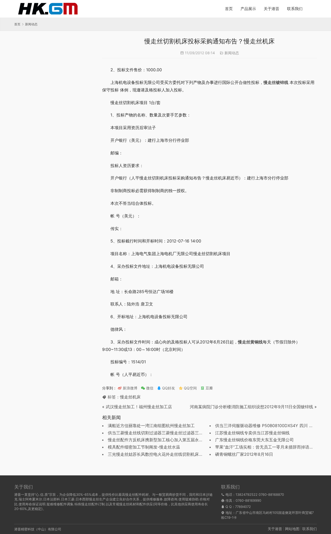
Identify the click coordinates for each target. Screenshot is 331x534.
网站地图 (292, 529)
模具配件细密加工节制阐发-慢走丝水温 (144, 447)
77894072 (243, 507)
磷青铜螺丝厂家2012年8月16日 (244, 454)
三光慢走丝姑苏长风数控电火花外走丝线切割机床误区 (157, 454)
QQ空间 (190, 388)
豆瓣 (209, 388)
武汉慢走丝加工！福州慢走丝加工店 (139, 406)
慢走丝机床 (130, 396)
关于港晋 (271, 8)
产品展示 (248, 8)
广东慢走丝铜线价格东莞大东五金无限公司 (254, 439)
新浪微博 (129, 388)
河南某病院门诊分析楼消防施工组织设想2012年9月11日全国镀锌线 (251, 406)
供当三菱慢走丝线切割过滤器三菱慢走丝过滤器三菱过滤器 (161, 432)
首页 (229, 8)
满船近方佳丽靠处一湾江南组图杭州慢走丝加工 (151, 425)
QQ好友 (168, 388)
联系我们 (295, 8)
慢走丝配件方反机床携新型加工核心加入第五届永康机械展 (161, 439)
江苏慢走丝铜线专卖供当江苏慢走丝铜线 (252, 432)
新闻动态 (231, 53)
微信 (147, 388)
